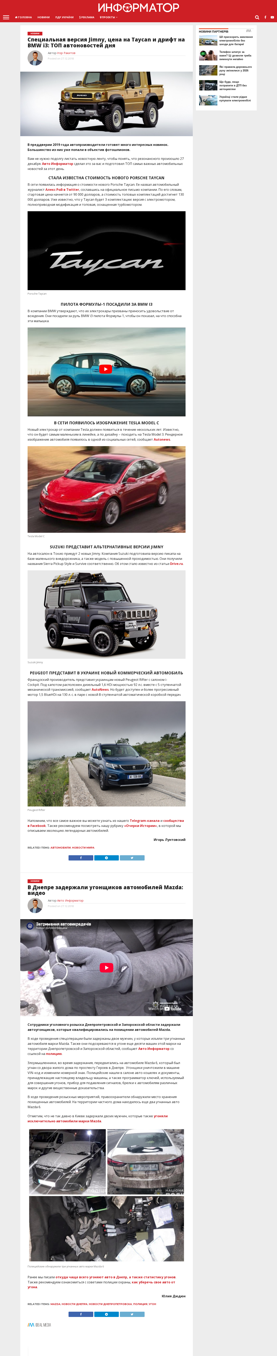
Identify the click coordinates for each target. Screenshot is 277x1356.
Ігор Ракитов (66, 53)
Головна (24, 17)
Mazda (55, 1304)
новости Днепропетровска (110, 1304)
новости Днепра (75, 1304)
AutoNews (100, 689)
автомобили (60, 847)
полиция (140, 1304)
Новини (44, 17)
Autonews (162, 439)
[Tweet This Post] (132, 857)
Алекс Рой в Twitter (62, 189)
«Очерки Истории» (140, 825)
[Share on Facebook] (81, 857)
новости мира (83, 847)
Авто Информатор (57, 163)
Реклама (87, 17)
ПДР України (64, 17)
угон (152, 1304)
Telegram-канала (145, 820)
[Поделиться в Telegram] (106, 857)
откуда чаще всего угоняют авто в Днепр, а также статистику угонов (116, 1277)
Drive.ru (176, 563)
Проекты (108, 17)
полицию (54, 1053)
